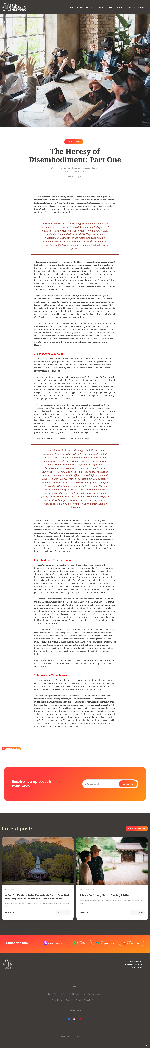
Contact (95, 1000)
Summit (141, 7)
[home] (15, 7)
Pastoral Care (74, 142)
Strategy (75, 994)
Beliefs (83, 994)
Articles (90, 7)
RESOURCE (130, 7)
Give (54, 1000)
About (56, 994)
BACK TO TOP (145, 1045)
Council (87, 1000)
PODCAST (101, 7)
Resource (70, 1000)
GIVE (110, 7)
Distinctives (65, 994)
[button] (80, 7)
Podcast (99, 994)
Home (72, 7)
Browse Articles (136, 829)
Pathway (60, 1000)
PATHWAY (119, 7)
